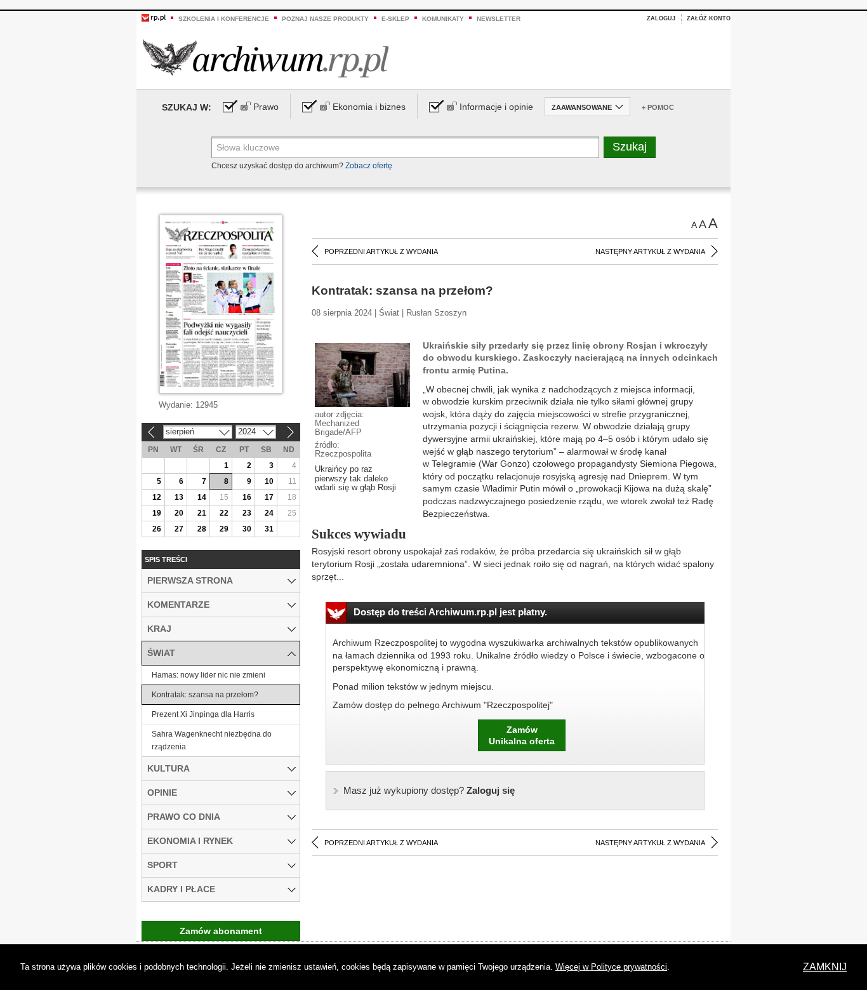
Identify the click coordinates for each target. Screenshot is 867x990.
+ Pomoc (658, 107)
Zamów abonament (221, 931)
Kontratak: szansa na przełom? (205, 694)
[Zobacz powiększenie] (362, 374)
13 (179, 497)
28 (201, 529)
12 (156, 497)
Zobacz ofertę (368, 165)
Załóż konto (709, 18)
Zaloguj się (429, 790)
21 (201, 513)
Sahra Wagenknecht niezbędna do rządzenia (212, 740)
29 (224, 529)
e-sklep (395, 18)
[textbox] (405, 147)
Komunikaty (443, 18)
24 (269, 513)
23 (246, 513)
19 (156, 513)
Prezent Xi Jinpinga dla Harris (203, 714)
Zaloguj (661, 18)
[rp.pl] (154, 17)
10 (269, 481)
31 (269, 529)
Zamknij (825, 966)
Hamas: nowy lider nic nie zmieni (208, 675)
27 (179, 529)
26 (156, 529)
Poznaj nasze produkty (325, 18)
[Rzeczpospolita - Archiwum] (265, 58)
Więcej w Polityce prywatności (611, 967)
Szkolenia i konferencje (223, 18)
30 (246, 529)
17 (269, 497)
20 (179, 513)
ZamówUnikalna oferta (522, 735)
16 (246, 497)
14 (201, 497)
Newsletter (498, 18)
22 (224, 513)
